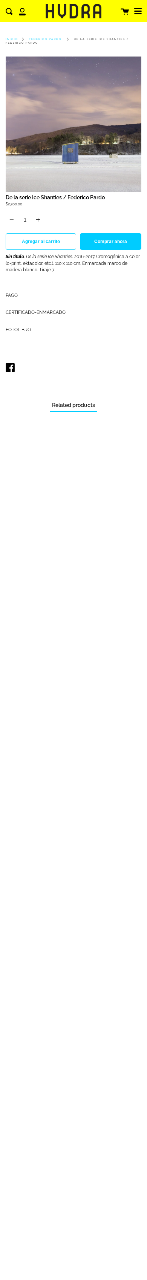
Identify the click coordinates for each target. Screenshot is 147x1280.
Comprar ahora (110, 241)
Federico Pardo (45, 39)
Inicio (12, 39)
